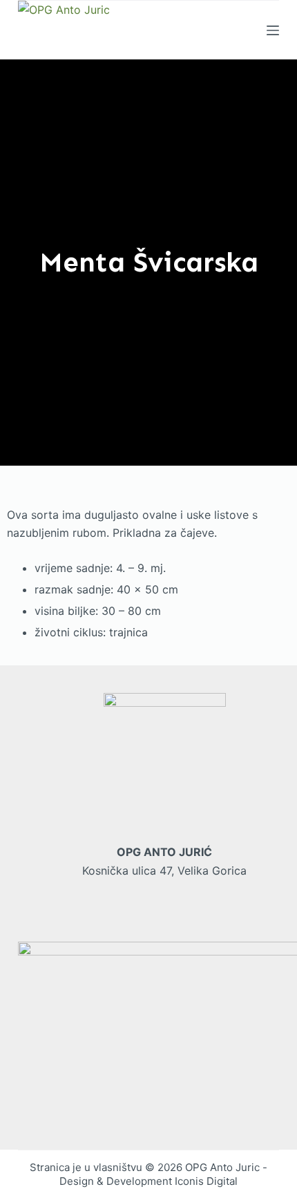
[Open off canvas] (273, 30)
